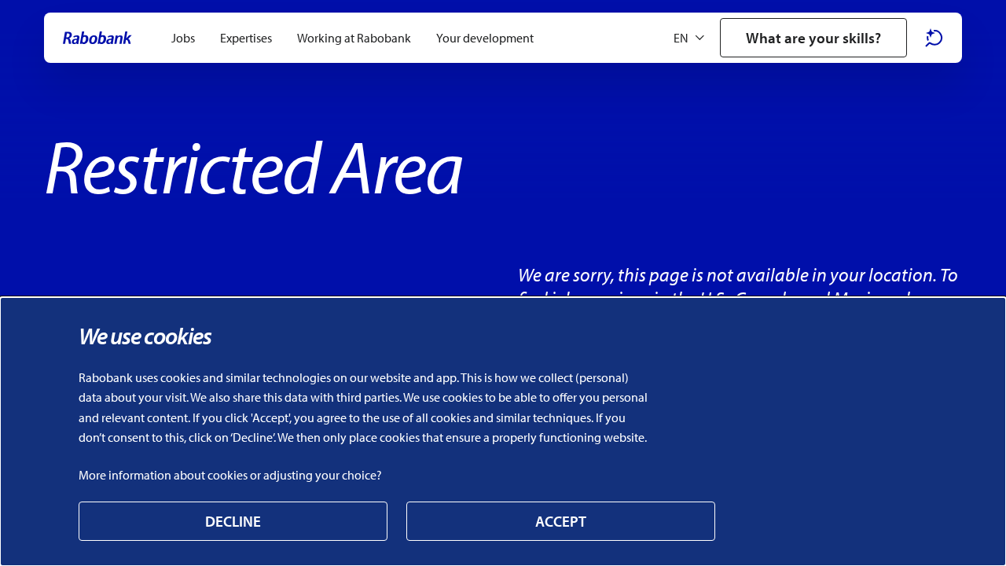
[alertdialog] (503, 431)
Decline (233, 521)
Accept (560, 521)
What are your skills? (813, 37)
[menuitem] (183, 37)
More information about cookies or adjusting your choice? (230, 475)
